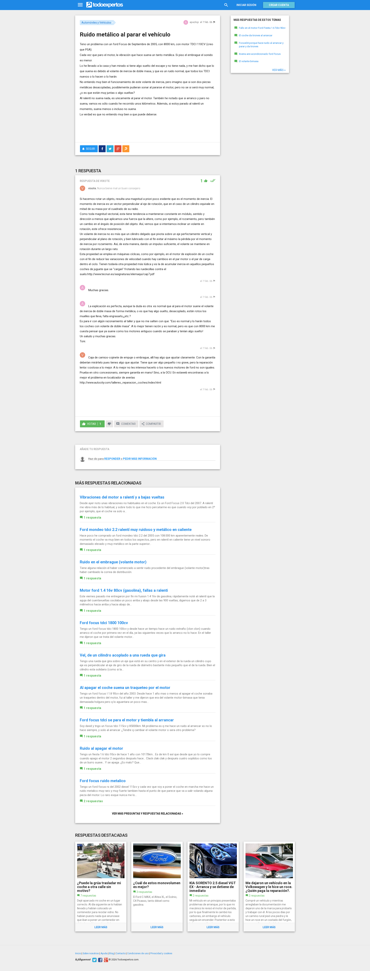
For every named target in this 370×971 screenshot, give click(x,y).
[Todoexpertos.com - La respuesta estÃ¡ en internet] (104, 5)
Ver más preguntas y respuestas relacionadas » (147, 813)
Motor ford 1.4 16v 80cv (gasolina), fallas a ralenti (124, 590)
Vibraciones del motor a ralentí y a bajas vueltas (122, 497)
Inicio (78, 953)
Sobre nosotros (91, 953)
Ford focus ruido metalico (103, 780)
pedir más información (140, 458)
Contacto (120, 953)
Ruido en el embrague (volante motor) (113, 562)
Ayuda (104, 953)
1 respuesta (92, 517)
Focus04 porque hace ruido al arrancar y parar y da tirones (261, 44)
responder (112, 458)
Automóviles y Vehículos (96, 22)
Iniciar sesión (246, 5)
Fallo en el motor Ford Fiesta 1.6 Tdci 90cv (262, 27)
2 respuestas (93, 801)
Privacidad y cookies (161, 953)
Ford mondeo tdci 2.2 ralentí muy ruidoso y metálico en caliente (136, 529)
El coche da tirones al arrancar (255, 35)
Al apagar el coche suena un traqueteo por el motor (125, 687)
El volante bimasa (248, 61)
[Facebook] (99, 960)
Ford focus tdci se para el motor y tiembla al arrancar (127, 720)
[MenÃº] (80, 5)
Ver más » (279, 70)
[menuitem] (102, 148)
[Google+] (105, 960)
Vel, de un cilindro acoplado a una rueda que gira (123, 655)
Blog (111, 953)
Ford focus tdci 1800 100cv (104, 622)
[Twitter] (94, 960)
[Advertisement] (147, 128)
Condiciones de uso (138, 953)
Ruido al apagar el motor (101, 748)
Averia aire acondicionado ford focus (260, 53)
